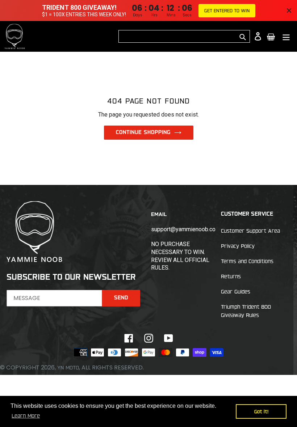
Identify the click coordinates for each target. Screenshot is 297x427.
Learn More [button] (26, 416)
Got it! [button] (261, 411)
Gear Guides (235, 292)
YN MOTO (68, 368)
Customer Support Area (250, 231)
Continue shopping (143, 132)
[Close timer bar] (289, 10)
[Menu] (286, 36)
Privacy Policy (238, 246)
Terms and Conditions (247, 261)
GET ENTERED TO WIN (227, 10)
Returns (231, 276)
